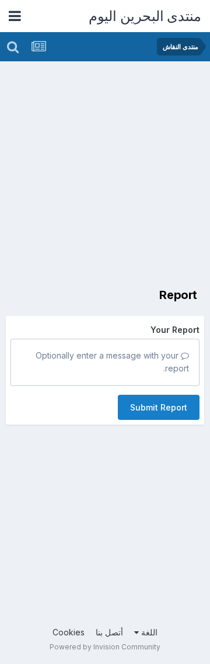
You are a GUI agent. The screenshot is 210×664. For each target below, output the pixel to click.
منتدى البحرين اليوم (145, 16)
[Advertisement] (105, 172)
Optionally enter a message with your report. (112, 361)
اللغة (148, 632)
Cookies (68, 632)
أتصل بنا (109, 632)
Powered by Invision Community (105, 646)
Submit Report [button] (158, 407)
